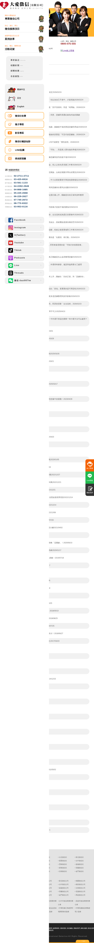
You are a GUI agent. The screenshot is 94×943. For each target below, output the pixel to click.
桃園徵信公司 (80, 881)
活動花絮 (63, 928)
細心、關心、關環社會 (13, 47)
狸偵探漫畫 (20, 158)
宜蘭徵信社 (80, 868)
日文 (19, 98)
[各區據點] (18, 78)
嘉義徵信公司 (64, 888)
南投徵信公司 (80, 884)
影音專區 (19, 133)
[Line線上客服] (74, 50)
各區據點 (70, 928)
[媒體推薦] (18, 73)
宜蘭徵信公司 (64, 891)
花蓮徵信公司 (80, 891)
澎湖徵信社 (63, 871)
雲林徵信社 (63, 864)
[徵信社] (24, 6)
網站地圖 (84, 928)
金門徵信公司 (64, 895)
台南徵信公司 (80, 888)
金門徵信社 (80, 871)
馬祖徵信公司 (80, 895)
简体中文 (21, 89)
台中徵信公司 (64, 884)
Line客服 (90, 480)
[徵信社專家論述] (18, 62)
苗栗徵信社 (63, 861)
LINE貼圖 (19, 150)
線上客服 (90, 468)
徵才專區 (19, 124)
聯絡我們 (77, 928)
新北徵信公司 (64, 881)
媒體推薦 (56, 928)
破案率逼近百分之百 (12, 37)
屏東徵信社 (63, 868)
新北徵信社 (80, 857)
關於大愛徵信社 (12, 17)
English (20, 106)
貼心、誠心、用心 (12, 27)
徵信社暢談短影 (22, 141)
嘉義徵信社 (80, 864)
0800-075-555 (68, 43)
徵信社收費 (20, 116)
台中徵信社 (80, 861)
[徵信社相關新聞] (18, 67)
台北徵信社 (63, 857)
